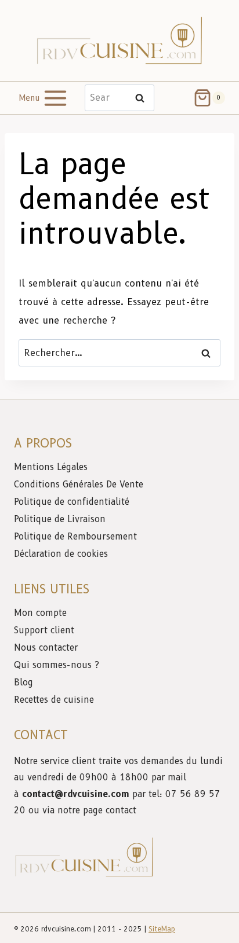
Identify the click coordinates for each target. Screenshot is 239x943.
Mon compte (40, 613)
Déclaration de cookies (61, 554)
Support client (45, 630)
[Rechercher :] (119, 352)
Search (143, 98)
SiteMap (162, 928)
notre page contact (96, 810)
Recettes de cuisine (54, 700)
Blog (23, 682)
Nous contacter (47, 648)
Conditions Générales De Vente (78, 484)
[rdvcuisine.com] (119, 40)
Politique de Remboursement (75, 536)
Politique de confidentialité (73, 502)
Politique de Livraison (60, 519)
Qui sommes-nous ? (56, 665)
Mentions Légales (51, 467)
